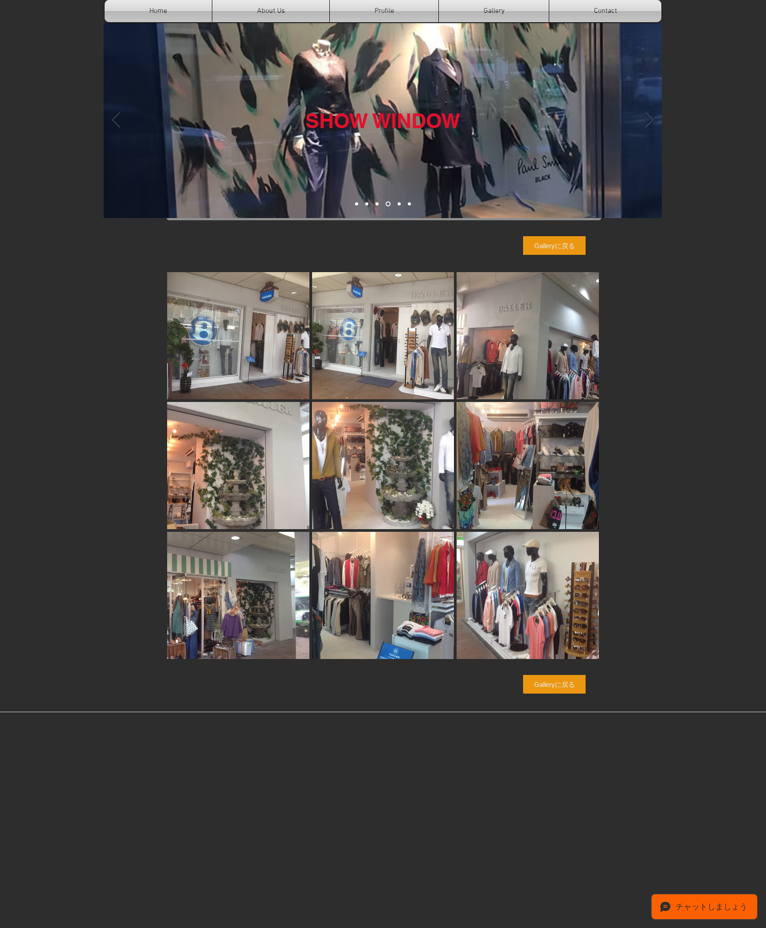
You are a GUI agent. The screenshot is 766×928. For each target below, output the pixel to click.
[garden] (377, 204)
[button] (238, 336)
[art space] (399, 204)
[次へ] (649, 120)
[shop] (356, 204)
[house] (366, 204)
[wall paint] (409, 204)
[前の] (116, 120)
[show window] (388, 204)
